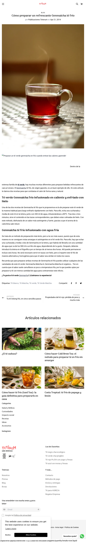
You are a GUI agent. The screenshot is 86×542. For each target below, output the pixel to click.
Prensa (5, 479)
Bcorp (4, 487)
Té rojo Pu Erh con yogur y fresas (58, 460)
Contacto (49, 475)
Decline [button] (8, 535)
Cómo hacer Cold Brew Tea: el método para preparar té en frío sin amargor (64, 357)
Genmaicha (21, 188)
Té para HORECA (52, 490)
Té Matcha (24, 283)
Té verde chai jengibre (54, 456)
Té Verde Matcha (44, 283)
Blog (43, 12)
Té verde (32, 283)
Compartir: (63, 283)
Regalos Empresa (52, 494)
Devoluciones (51, 487)
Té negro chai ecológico (55, 452)
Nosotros (6, 475)
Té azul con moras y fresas (56, 463)
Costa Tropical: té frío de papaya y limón (63, 394)
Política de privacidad (22, 515)
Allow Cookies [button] (31, 535)
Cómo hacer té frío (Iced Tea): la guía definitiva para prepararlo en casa (20, 396)
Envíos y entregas (52, 483)
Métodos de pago (52, 479)
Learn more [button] (10, 528)
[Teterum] (43, 4)
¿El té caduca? (9, 354)
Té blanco (15, 283)
